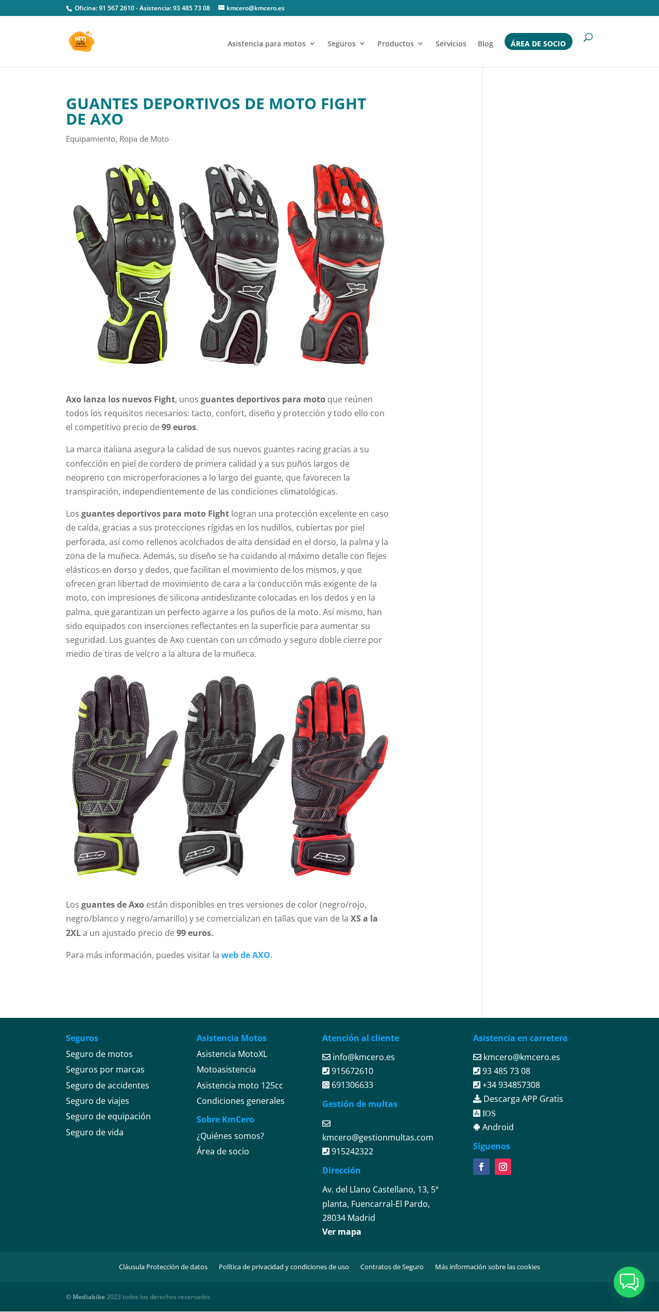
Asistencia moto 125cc (240, 1085)
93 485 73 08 (191, 8)
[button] (629, 1282)
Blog (485, 43)
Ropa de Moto (144, 138)
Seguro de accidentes (107, 1085)
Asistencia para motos (267, 43)
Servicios (451, 43)
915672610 (351, 1071)
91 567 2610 (116, 8)
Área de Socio (538, 43)
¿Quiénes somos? (230, 1135)
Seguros (341, 43)
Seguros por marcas (105, 1069)
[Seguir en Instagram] (503, 1166)
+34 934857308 (510, 1085)
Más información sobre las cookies (487, 1266)
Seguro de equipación (108, 1116)
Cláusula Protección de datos (163, 1266)
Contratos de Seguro (392, 1266)
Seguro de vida (95, 1132)
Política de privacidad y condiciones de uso (284, 1266)
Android (497, 1127)
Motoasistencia (226, 1069)
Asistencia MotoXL (232, 1054)
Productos (395, 43)
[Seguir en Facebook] (481, 1166)
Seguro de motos (99, 1054)
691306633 (351, 1085)
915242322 (351, 1151)
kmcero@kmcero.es (521, 1057)
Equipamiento (90, 138)
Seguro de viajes (97, 1100)
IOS (488, 1113)
